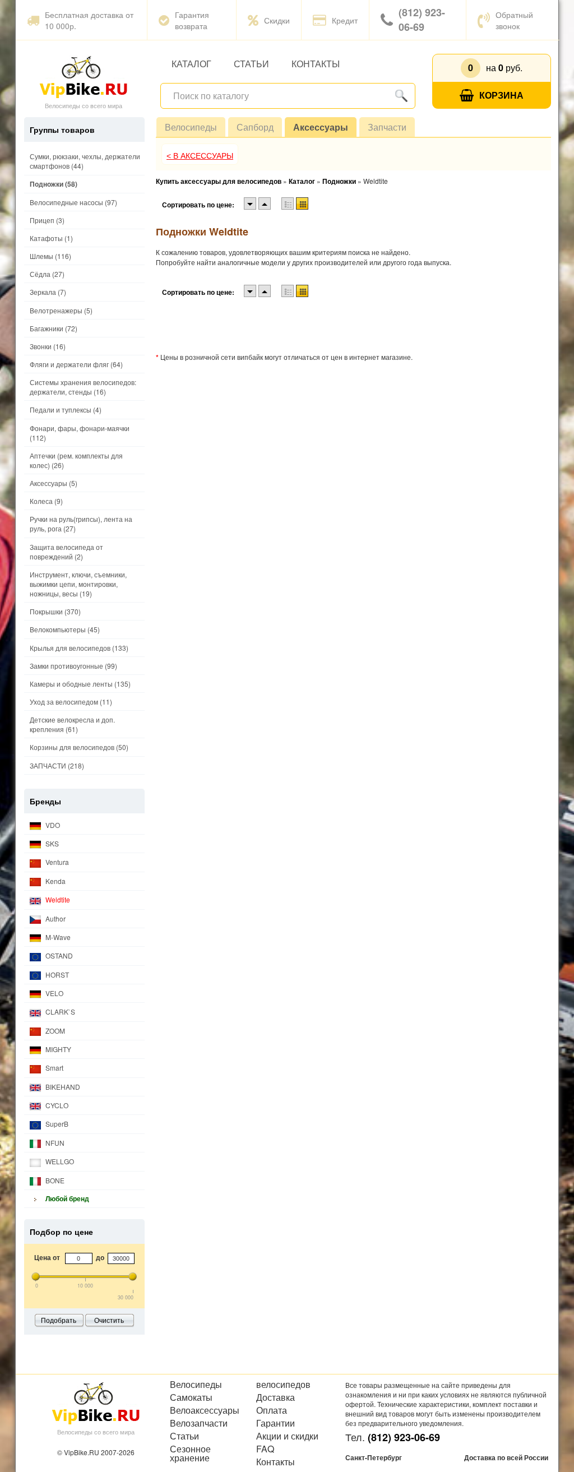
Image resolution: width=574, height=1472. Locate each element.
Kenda (55, 881)
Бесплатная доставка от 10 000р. (89, 20)
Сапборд (255, 127)
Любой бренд (66, 1198)
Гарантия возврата (192, 20)
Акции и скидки (287, 1436)
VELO (53, 993)
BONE (54, 1180)
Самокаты (191, 1397)
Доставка (275, 1397)
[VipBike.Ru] (83, 76)
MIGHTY (57, 1049)
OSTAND (58, 955)
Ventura (56, 862)
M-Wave (57, 937)
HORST (56, 974)
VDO (52, 825)
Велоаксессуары (204, 1410)
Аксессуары (320, 127)
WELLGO (59, 1161)
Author (55, 918)
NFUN (54, 1142)
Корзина (501, 95)
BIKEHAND (62, 1086)
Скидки (277, 20)
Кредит (345, 20)
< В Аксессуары (199, 155)
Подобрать (58, 1320)
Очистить (109, 1320)
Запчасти (387, 127)
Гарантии (275, 1423)
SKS (51, 843)
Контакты (315, 63)
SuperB (56, 1123)
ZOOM (54, 1030)
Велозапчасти (199, 1423)
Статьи (251, 63)
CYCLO (56, 1105)
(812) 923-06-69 (422, 19)
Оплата (271, 1410)
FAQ (265, 1449)
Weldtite (57, 899)
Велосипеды (191, 127)
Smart (53, 1067)
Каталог (191, 63)
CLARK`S (59, 1011)
